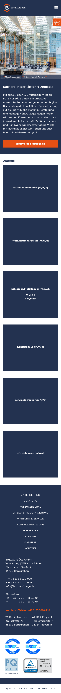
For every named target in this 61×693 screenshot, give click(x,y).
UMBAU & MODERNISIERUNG (30, 512)
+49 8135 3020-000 (20, 578)
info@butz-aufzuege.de (20, 586)
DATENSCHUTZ (48, 689)
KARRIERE (30, 542)
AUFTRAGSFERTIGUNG (30, 524)
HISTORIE (30, 536)
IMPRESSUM (34, 689)
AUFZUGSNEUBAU (30, 506)
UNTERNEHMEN (30, 494)
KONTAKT (30, 548)
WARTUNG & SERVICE (30, 518)
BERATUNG (30, 500)
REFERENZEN (30, 530)
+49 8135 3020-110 (39, 610)
